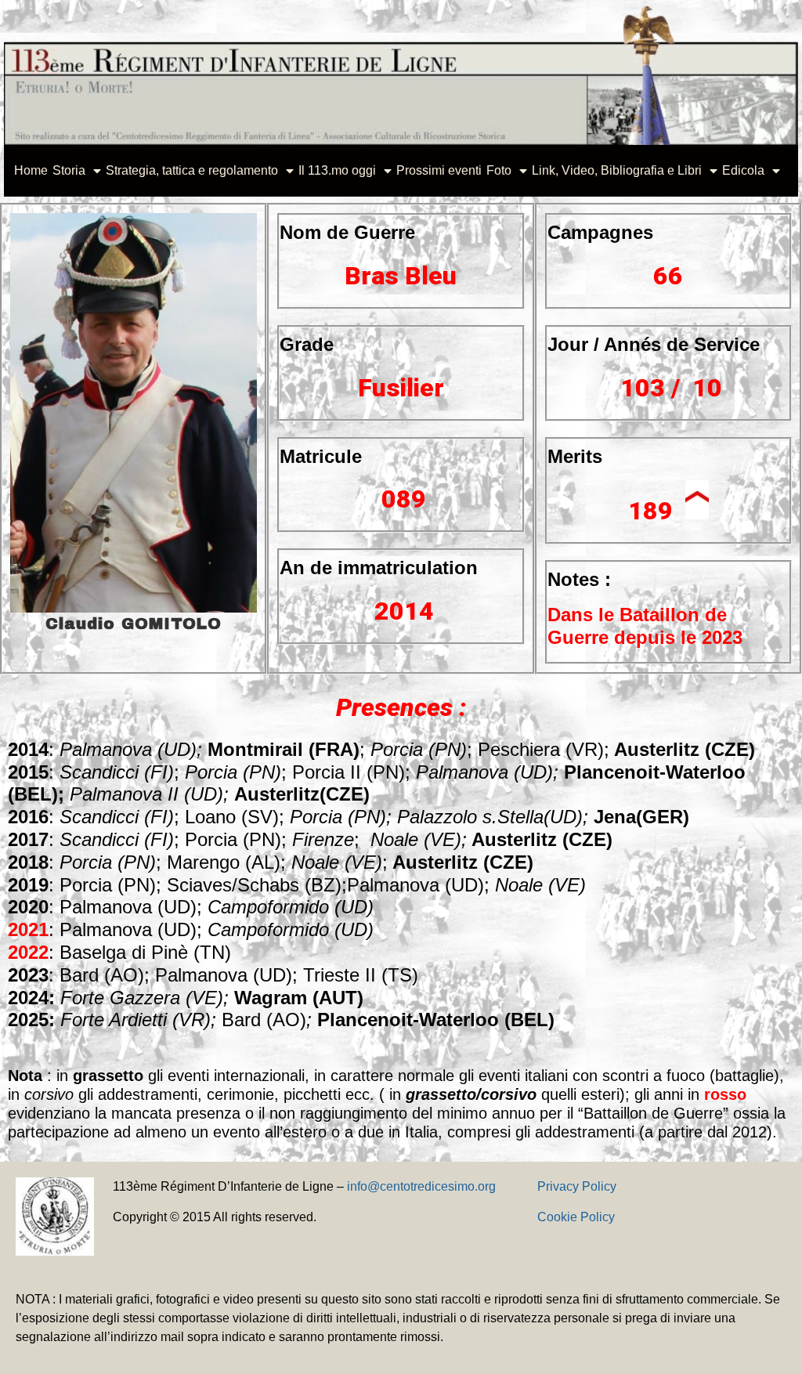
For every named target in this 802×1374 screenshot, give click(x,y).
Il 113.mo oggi (337, 170)
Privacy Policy (576, 1186)
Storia (68, 170)
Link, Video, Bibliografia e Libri (617, 170)
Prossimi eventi (439, 170)
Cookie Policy (576, 1217)
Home (31, 170)
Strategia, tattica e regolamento (192, 170)
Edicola (743, 170)
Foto (498, 170)
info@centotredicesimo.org (421, 1186)
